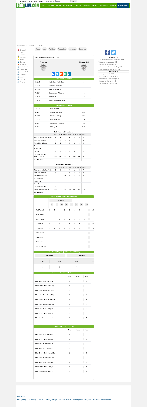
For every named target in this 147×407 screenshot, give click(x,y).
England (22, 50)
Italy (21, 52)
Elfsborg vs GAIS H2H (106, 74)
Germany (23, 57)
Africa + (22, 79)
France (22, 55)
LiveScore (21, 396)
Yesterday (72, 49)
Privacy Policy (21, 400)
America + (23, 74)
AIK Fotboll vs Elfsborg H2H (108, 83)
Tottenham (43, 62)
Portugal (23, 64)
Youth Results (24, 67)
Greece (22, 62)
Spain (22, 59)
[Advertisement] (73, 26)
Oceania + (23, 82)
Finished (52, 49)
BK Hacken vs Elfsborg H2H (108, 76)
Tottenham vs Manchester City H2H (110, 67)
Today (38, 49)
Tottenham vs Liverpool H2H (108, 62)
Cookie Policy (32, 400)
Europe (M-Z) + (25, 72)
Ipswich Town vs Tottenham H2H (109, 69)
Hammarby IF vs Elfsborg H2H (109, 79)
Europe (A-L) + (24, 69)
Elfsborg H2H (84, 62)
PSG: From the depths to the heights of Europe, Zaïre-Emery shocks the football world (85, 400)
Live (44, 49)
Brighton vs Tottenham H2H (108, 64)
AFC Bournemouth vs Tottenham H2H (111, 59)
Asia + (22, 77)
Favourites (62, 49)
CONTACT (41, 400)
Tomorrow (82, 49)
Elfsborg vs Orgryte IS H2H (108, 81)
